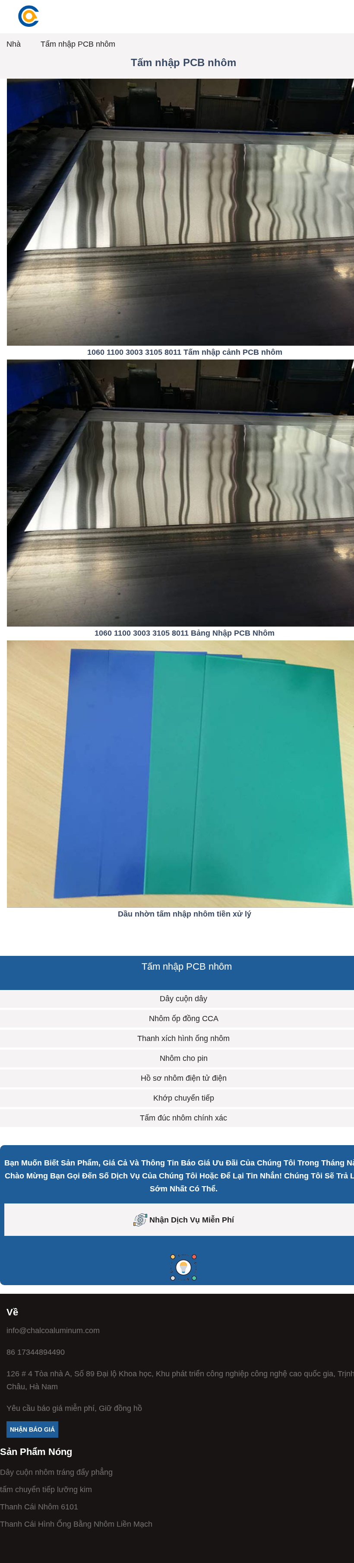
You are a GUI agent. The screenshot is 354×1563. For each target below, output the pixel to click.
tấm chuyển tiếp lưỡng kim (46, 1489)
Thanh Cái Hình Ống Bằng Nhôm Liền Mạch (76, 1524)
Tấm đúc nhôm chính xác (183, 1118)
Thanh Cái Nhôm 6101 (39, 1507)
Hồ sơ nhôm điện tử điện (184, 1078)
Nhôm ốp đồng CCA (183, 1018)
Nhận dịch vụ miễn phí (191, 1220)
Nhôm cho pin (184, 1058)
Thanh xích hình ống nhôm (183, 1038)
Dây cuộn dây (183, 998)
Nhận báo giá (32, 1429)
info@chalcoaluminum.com (53, 1330)
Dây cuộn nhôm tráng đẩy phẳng (56, 1472)
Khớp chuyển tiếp (183, 1098)
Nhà (13, 44)
